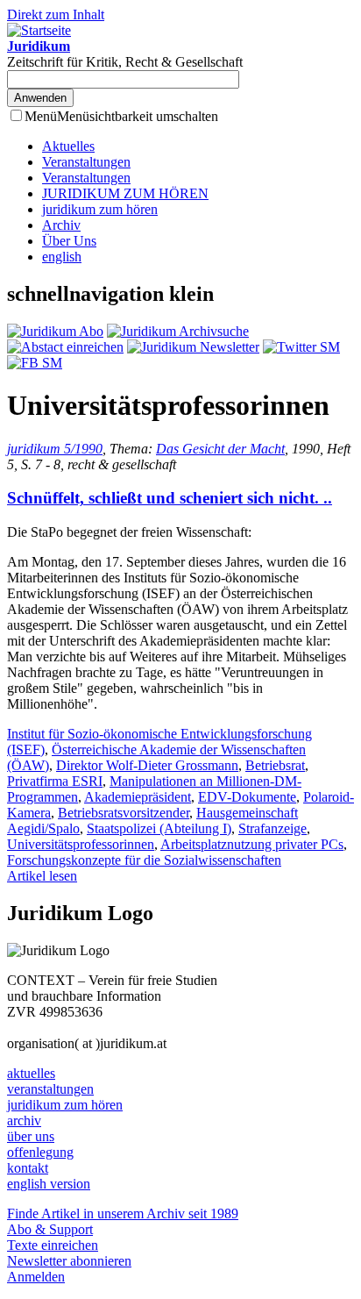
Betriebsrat (275, 765)
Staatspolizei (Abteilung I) (159, 828)
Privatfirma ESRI (55, 781)
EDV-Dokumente (247, 796)
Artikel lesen (42, 875)
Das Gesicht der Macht (220, 448)
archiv (24, 1120)
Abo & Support (50, 1229)
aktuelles (31, 1073)
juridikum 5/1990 (55, 448)
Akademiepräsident (137, 796)
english (61, 256)
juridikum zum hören (100, 209)
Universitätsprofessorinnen (80, 844)
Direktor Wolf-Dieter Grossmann (147, 765)
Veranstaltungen (86, 161)
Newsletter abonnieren (69, 1260)
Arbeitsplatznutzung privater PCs (251, 844)
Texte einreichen (52, 1245)
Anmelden (36, 1276)
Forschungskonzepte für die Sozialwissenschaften (144, 860)
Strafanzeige (272, 828)
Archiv (61, 225)
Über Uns (69, 240)
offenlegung (40, 1152)
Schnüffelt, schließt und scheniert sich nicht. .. (169, 498)
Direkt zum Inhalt (55, 14)
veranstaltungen (50, 1088)
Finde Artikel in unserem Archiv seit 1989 (122, 1213)
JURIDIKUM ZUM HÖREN (125, 193)
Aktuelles (68, 146)
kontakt (27, 1167)
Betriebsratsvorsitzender (123, 812)
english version (48, 1183)
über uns (30, 1136)
